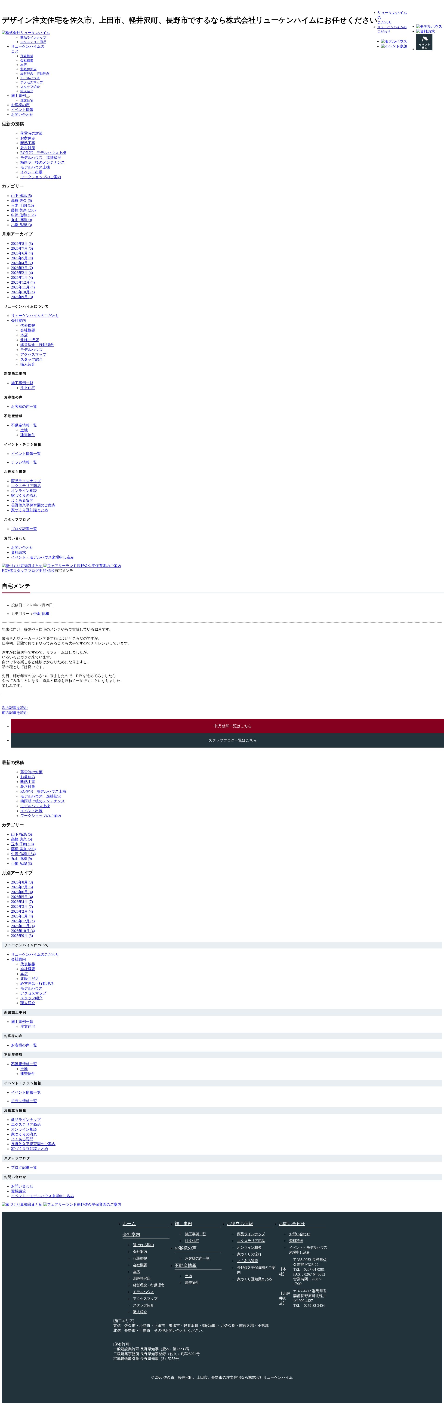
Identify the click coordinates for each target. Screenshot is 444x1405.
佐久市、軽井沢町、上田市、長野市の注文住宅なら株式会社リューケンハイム (228, 1377)
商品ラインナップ (33, 37)
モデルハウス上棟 (35, 167)
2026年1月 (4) (22, 277)
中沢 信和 (41, 614)
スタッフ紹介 (30, 87)
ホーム (129, 1223)
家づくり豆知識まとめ (254, 1279)
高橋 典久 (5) (21, 200)
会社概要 (26, 60)
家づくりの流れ (249, 1254)
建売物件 (27, 435)
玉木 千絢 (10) (22, 205)
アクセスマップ (31, 82)
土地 (24, 430)
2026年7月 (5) (22, 248)
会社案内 (18, 320)
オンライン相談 (249, 1247)
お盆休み (27, 138)
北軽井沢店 (28, 69)
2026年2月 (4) (22, 273)
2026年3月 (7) (22, 268)
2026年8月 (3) (22, 243)
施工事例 (18, 96)
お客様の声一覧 (197, 1258)
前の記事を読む (15, 713)
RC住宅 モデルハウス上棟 (43, 153)
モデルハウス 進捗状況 (40, 158)
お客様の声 (20, 105)
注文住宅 (26, 100)
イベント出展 (31, 172)
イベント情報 (22, 110)
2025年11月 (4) (23, 287)
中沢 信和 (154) (23, 215)
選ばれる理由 (143, 1245)
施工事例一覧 (195, 1234)
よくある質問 (247, 1261)
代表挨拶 (26, 56)
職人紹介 (26, 91)
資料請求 (296, 1241)
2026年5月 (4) (22, 258)
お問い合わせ (22, 115)
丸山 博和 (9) (21, 220)
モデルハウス (30, 78)
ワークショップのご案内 (40, 177)
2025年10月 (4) (23, 292)
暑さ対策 (27, 148)
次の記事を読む (15, 708)
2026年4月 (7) (22, 263)
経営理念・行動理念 (34, 73)
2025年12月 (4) (23, 282)
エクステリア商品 (33, 42)
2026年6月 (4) (22, 253)
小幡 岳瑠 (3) (21, 225)
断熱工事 (27, 143)
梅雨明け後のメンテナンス (42, 162)
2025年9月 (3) (22, 297)
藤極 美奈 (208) (23, 210)
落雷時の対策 (31, 133)
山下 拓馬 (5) (21, 196)
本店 (23, 65)
